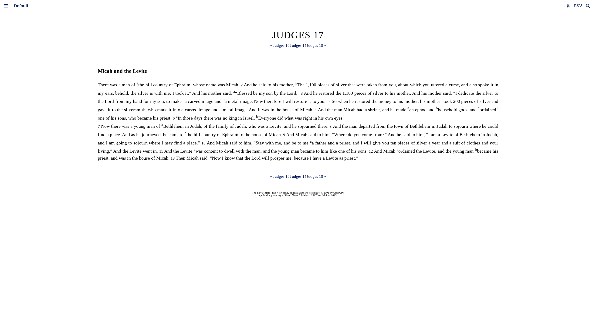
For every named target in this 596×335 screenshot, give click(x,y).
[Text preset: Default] (21, 6)
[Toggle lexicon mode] (568, 6)
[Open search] (588, 6)
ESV (578, 5)
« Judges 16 (280, 45)
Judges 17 (298, 45)
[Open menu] (5, 5)
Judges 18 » (316, 45)
